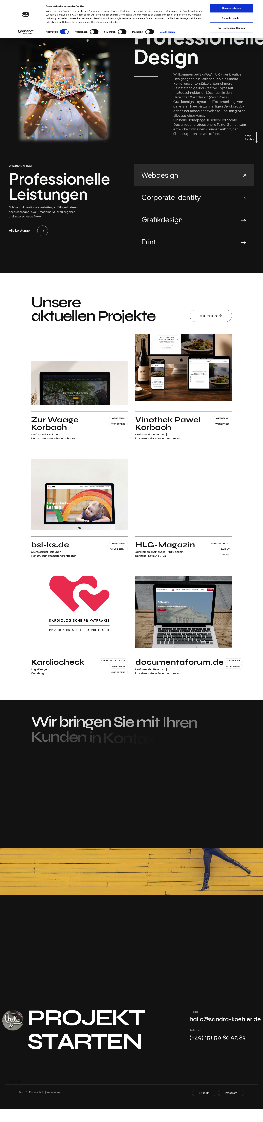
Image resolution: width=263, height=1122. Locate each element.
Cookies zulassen (231, 8)
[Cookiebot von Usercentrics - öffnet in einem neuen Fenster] (25, 32)
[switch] (94, 31)
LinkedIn (204, 1093)
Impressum (53, 1092)
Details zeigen (167, 32)
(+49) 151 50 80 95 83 (217, 1037)
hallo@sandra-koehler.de (225, 1019)
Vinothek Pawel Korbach (167, 423)
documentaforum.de (179, 662)
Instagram (231, 1093)
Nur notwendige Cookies (231, 28)
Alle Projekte (209, 316)
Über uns (134, 828)
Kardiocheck (57, 662)
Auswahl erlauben (231, 18)
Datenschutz (37, 1092)
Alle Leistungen (20, 230)
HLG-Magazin (165, 544)
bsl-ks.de (50, 544)
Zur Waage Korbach (55, 423)
